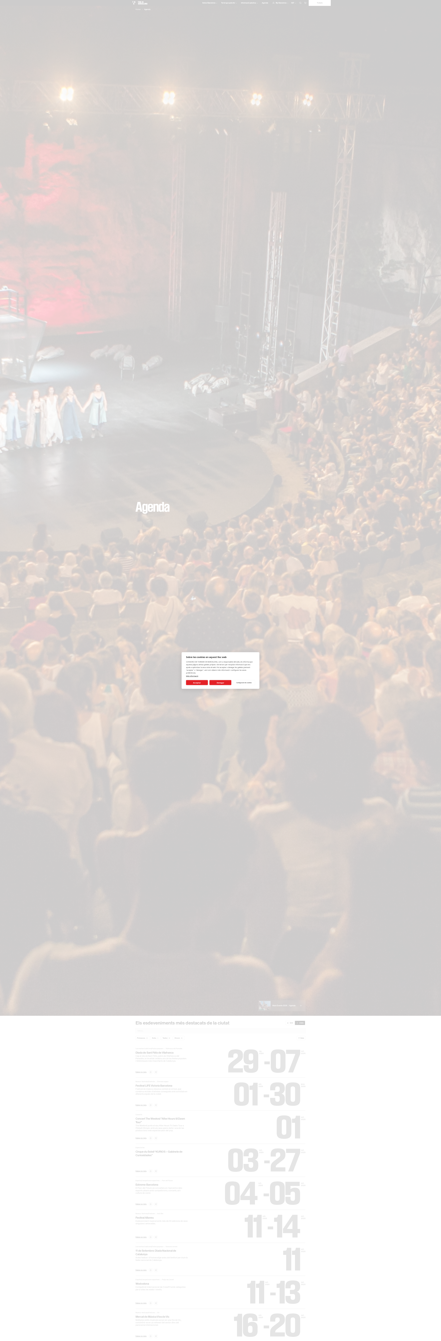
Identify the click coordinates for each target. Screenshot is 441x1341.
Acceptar (197, 682)
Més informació (192, 676)
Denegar (220, 682)
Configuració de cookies (244, 682)
